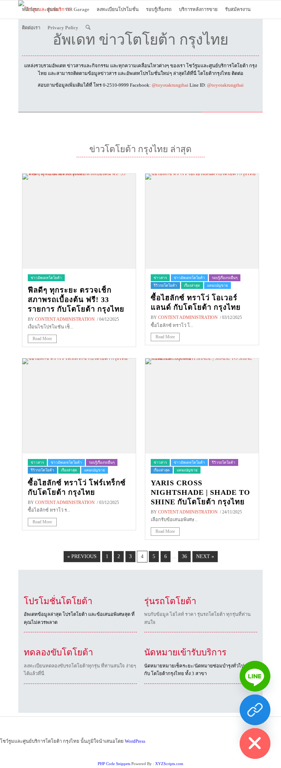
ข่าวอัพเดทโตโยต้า (46, 278)
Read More (42, 338)
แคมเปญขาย (217, 285)
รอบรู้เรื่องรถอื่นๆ (224, 278)
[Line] (255, 676)
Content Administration (65, 319)
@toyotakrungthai (170, 85)
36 (184, 556)
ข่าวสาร (160, 278)
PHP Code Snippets (114, 763)
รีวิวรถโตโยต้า (165, 285)
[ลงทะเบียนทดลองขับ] (255, 709)
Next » (205, 556)
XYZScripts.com (169, 763)
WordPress (135, 741)
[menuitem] (30, 9)
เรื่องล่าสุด (192, 285)
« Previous (82, 556)
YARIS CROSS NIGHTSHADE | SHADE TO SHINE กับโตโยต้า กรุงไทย (200, 492)
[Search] (88, 28)
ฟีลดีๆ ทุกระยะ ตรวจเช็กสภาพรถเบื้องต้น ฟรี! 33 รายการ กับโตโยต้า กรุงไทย (76, 299)
